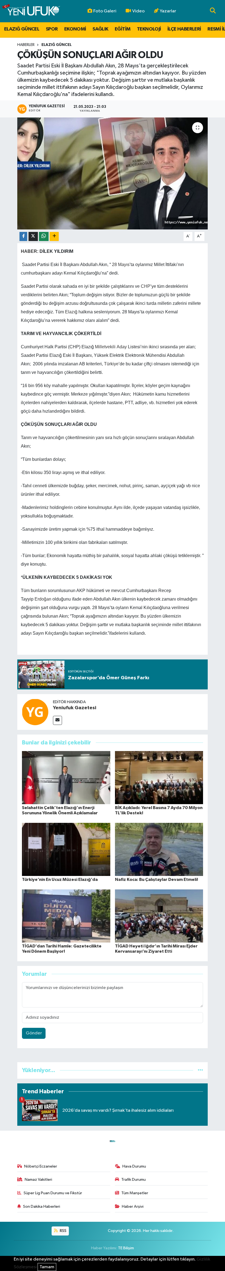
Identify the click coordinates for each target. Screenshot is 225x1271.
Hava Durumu (134, 1166)
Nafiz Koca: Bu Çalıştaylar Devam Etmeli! (156, 879)
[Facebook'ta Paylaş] (23, 236)
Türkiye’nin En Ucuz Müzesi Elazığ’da (60, 879)
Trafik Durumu (133, 1179)
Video (138, 11)
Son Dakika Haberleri (41, 1206)
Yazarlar (168, 11)
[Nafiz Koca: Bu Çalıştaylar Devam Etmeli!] (159, 849)
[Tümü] (200, 1070)
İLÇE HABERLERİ (184, 29)
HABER (29, 251)
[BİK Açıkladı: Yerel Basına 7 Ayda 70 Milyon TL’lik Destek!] (159, 777)
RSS (62, 1231)
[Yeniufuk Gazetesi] (35, 712)
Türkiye (111, 363)
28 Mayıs (121, 264)
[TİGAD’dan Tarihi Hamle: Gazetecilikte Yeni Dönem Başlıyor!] (66, 915)
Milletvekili (105, 346)
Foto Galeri (104, 11)
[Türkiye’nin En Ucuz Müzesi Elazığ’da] (66, 849)
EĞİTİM (122, 29)
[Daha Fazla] (54, 236)
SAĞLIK (100, 29)
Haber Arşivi (133, 1206)
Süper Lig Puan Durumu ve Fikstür (53, 1193)
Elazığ (71, 311)
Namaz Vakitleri (38, 1179)
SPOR (52, 29)
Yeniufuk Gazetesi (74, 707)
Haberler (26, 45)
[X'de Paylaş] (33, 236)
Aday (122, 346)
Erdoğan (43, 599)
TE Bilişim (126, 1248)
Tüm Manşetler (134, 1193)
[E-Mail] (57, 720)
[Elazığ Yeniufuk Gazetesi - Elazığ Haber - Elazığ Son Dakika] (31, 11)
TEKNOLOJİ (149, 29)
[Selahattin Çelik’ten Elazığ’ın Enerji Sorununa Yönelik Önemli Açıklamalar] (66, 777)
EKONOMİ (75, 29)
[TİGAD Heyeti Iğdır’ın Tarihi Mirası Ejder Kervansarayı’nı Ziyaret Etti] (159, 915)
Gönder (34, 1033)
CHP (145, 286)
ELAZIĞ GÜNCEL (21, 29)
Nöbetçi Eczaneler (40, 1166)
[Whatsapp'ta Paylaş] (44, 236)
